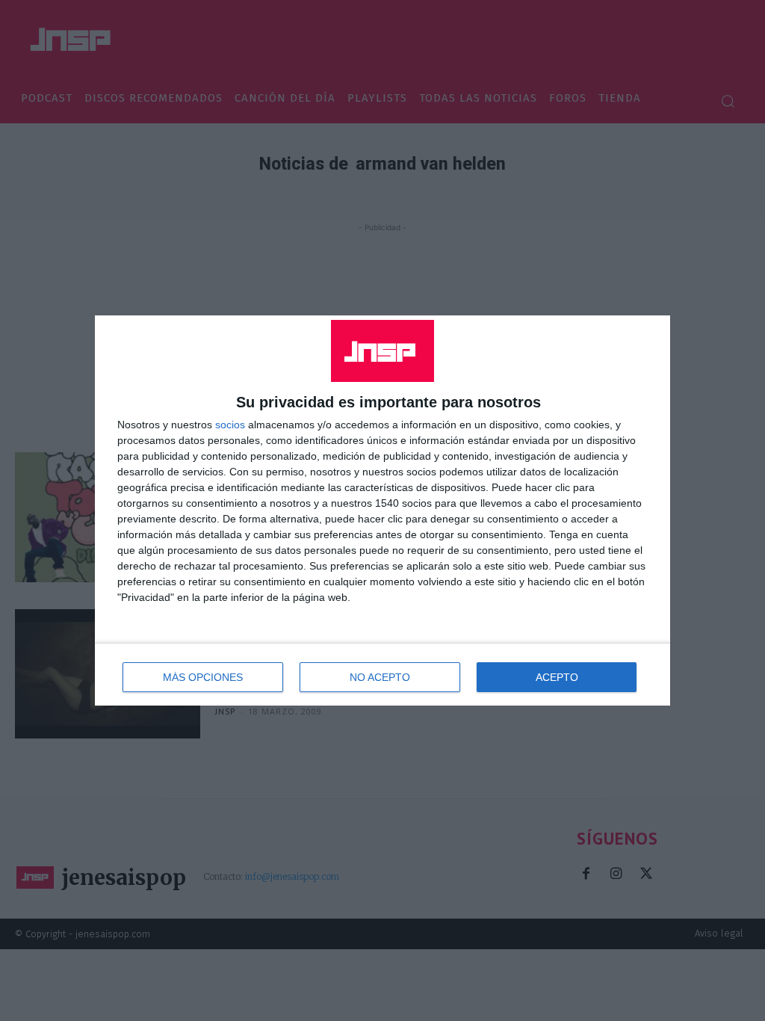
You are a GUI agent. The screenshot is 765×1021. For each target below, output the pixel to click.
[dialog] (382, 510)
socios (230, 424)
